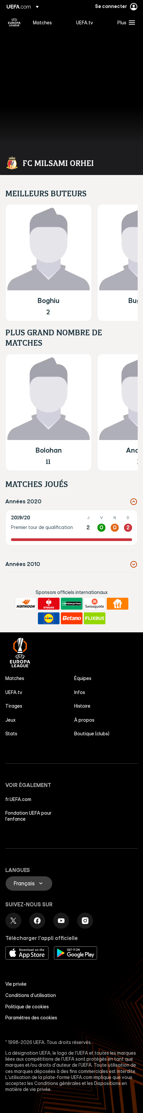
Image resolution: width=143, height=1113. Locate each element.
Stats (11, 733)
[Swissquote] (94, 604)
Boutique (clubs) (91, 733)
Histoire (82, 706)
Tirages (13, 706)
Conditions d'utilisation (30, 995)
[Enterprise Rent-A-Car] (71, 604)
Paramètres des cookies (31, 1017)
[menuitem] (49, 22)
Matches (14, 678)
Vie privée (16, 984)
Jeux (10, 720)
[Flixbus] (94, 618)
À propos (84, 720)
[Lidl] (49, 618)
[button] (124, 22)
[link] (42, 22)
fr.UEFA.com (18, 799)
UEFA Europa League (14, 22)
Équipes (82, 678)
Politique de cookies (27, 1006)
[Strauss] (49, 604)
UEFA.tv (13, 692)
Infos (79, 692)
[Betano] (71, 618)
